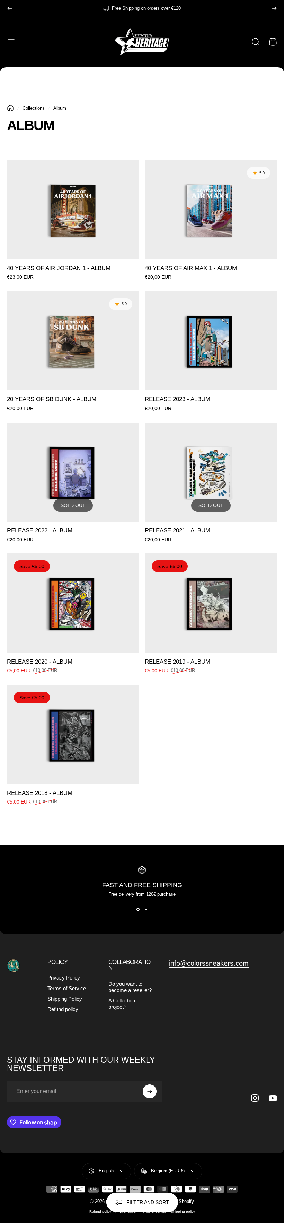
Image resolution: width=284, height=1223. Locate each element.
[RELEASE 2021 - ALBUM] (211, 472)
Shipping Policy (64, 999)
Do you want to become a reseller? (130, 987)
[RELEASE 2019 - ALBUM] (211, 603)
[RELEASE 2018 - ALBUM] (73, 734)
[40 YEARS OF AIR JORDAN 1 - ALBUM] (73, 209)
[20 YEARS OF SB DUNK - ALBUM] (73, 341)
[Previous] (9, 8)
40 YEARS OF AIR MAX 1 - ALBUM (191, 268)
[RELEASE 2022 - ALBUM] (73, 472)
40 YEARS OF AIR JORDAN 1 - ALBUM (58, 268)
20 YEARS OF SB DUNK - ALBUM (51, 399)
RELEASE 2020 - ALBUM (39, 661)
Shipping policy (183, 1211)
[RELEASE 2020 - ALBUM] (73, 603)
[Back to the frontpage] (10, 108)
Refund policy (62, 1009)
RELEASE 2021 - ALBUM (177, 530)
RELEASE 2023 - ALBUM (177, 399)
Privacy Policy (63, 978)
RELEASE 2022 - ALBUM (39, 530)
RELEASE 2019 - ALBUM (177, 661)
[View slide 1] (138, 909)
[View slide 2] (146, 909)
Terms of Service (66, 988)
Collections (34, 108)
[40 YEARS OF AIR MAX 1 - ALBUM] (211, 209)
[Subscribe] (150, 1091)
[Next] (274, 8)
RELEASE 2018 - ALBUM (39, 793)
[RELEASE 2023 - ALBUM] (211, 341)
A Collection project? (121, 1004)
